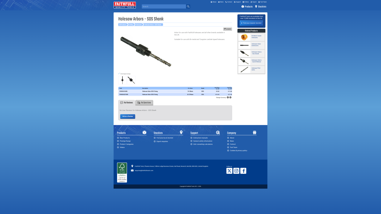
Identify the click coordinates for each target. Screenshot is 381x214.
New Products (125, 138)
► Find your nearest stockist (251, 23)
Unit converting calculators (203, 144)
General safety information (202, 141)
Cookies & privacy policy (238, 150)
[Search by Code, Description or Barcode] (188, 6)
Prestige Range (125, 141)
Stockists (262, 7)
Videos (247, 2)
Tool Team (263, 2)
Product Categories (126, 144)
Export (255, 2)
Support (238, 2)
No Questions (146, 103)
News (222, 2)
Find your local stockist (165, 138)
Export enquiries (162, 141)
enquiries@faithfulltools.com (144, 170)
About (214, 2)
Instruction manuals (200, 138)
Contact (229, 2)
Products (249, 7)
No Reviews (128, 103)
